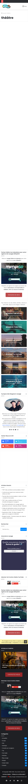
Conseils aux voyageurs (8, 748)
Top (3, 750)
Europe (4, 740)
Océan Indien (5, 763)
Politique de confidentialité (18, 774)
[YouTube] (16, 430)
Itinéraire (4, 755)
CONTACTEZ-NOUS (14, 674)
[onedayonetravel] (6, 6)
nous (3, 425)
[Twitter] (12, 430)
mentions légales (7, 774)
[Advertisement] (14, 466)
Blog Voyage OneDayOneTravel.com (18, 776)
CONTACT (4, 776)
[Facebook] (10, 430)
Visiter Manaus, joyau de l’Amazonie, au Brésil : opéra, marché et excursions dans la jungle (13, 165)
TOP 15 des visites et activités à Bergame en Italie (14, 141)
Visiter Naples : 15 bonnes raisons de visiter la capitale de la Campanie (14, 115)
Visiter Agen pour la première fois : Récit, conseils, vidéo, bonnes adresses (14, 78)
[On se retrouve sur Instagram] (25, 641)
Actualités (4, 738)
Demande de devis (14, 295)
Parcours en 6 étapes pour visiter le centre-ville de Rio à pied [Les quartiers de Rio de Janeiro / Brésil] (13, 202)
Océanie (4, 765)
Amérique (4, 745)
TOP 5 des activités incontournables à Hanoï (12, 42)
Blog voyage (5, 758)
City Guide (4, 753)
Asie (3, 743)
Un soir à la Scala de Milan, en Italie (12, 242)
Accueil (4, 13)
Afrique (4, 760)
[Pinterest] (14, 430)
